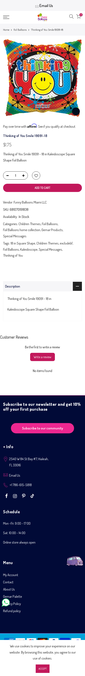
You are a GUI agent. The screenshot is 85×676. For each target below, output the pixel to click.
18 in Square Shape (23, 243)
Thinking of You (13, 255)
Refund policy (12, 611)
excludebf (66, 243)
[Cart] (78, 17)
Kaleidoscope (29, 249)
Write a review (42, 357)
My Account (10, 575)
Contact (8, 582)
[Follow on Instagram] (15, 495)
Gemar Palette (12, 596)
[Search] (71, 17)
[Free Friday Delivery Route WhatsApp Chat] (75, 559)
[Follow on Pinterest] (24, 495)
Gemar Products (52, 230)
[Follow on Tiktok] (32, 495)
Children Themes (30, 224)
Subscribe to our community (42, 428)
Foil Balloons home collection (21, 230)
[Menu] (11, 17)
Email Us (46, 5)
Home (6, 29)
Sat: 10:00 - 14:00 (14, 533)
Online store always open (19, 542)
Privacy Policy (12, 603)
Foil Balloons (20, 29)
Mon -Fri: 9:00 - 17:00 (17, 523)
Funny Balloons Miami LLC (30, 202)
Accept (43, 668)
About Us (9, 589)
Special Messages (14, 236)
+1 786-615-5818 (21, 485)
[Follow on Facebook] (7, 495)
